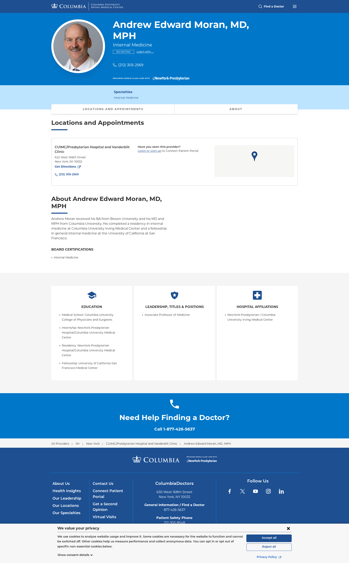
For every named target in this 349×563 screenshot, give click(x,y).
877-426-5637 (174, 510)
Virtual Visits (104, 517)
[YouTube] (255, 491)
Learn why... (145, 52)
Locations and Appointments (113, 109)
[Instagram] (268, 491)
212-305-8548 (174, 523)
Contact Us (103, 484)
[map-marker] (254, 156)
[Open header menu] (295, 6)
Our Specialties (66, 513)
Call (174, 429)
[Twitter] (243, 491)
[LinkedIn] (281, 491)
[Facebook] (230, 491)
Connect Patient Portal (108, 494)
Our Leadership (67, 499)
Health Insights (67, 491)
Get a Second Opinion (105, 507)
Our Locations (66, 506)
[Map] (254, 161)
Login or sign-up (149, 151)
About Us (61, 484)
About (235, 109)
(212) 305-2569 (130, 65)
